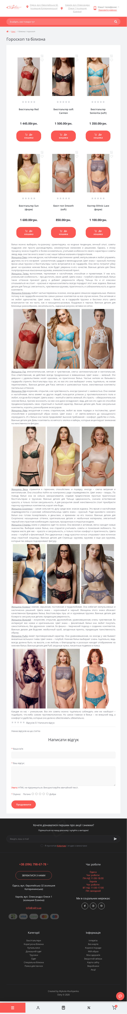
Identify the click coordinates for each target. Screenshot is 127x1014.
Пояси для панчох (34, 965)
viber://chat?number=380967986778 (101, 906)
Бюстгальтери (33, 940)
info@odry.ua (33, 907)
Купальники (33, 947)
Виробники (93, 965)
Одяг (33, 958)
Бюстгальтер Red (29, 109)
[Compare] (63, 1008)
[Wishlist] (89, 1008)
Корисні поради (93, 947)
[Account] (38, 1008)
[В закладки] (42, 60)
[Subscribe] (115, 838)
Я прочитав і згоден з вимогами (66, 845)
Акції (93, 969)
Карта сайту (93, 962)
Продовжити (23, 804)
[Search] (115, 22)
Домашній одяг (34, 951)
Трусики (34, 955)
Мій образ (93, 951)
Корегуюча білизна (34, 944)
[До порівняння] (42, 56)
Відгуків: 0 (31, 722)
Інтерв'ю (93, 940)
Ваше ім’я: (17, 748)
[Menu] (12, 1008)
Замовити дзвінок (107, 10)
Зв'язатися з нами (33, 875)
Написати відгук (46, 722)
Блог (13, 31)
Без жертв (93, 944)
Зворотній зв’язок (93, 958)
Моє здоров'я (93, 955)
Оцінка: (16, 794)
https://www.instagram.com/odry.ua (93, 906)
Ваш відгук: (18, 763)
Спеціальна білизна (34, 962)
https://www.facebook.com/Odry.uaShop (85, 906)
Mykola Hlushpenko (69, 991)
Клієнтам (61, 845)
